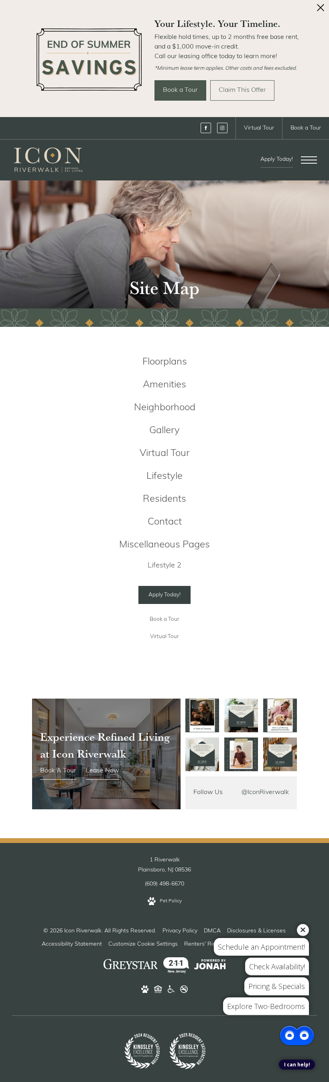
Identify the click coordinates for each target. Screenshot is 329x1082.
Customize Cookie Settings (143, 944)
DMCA (212, 931)
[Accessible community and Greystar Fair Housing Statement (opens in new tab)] (171, 991)
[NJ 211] (176, 966)
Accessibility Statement (72, 944)
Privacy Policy (179, 931)
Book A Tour (58, 771)
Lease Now (102, 771)
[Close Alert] (320, 10)
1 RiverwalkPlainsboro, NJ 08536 (164, 865)
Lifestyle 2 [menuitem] (164, 565)
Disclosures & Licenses (256, 931)
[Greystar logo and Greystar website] (131, 966)
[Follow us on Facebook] (206, 128)
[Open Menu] (309, 160)
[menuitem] (164, 362)
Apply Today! (276, 159)
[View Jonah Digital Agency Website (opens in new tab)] (210, 966)
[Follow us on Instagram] (222, 128)
